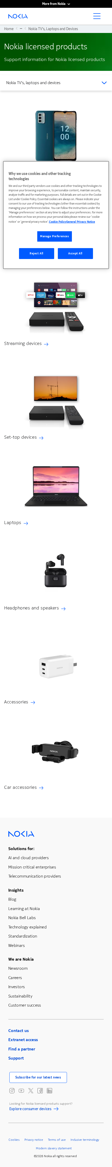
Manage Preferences (54, 236)
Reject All (36, 253)
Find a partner (21, 1049)
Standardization (22, 936)
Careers (15, 977)
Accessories (16, 702)
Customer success (24, 1005)
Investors (16, 986)
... (21, 28)
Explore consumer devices (30, 1109)
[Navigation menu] (98, 17)
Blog (12, 899)
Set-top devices (20, 437)
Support (16, 1058)
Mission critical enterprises (32, 867)
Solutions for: (21, 848)
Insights (15, 890)
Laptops (12, 522)
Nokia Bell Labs (22, 917)
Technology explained (27, 927)
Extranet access (23, 1039)
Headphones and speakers (31, 608)
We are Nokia (21, 959)
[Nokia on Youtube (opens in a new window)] (21, 1090)
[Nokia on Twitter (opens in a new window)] (30, 1090)
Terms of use (57, 1140)
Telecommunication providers (34, 876)
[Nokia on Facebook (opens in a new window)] (40, 1090)
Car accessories (20, 787)
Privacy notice (33, 1140)
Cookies (14, 1140)
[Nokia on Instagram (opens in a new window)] (12, 1090)
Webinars (16, 945)
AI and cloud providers (28, 857)
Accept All (75, 253)
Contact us (18, 1030)
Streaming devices (23, 343)
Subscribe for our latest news (38, 1077)
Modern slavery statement (54, 1148)
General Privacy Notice (80, 222)
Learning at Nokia (24, 908)
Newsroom (18, 968)
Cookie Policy (57, 222)
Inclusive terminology (85, 1140)
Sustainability (20, 996)
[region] (56, 215)
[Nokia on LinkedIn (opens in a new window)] (49, 1090)
